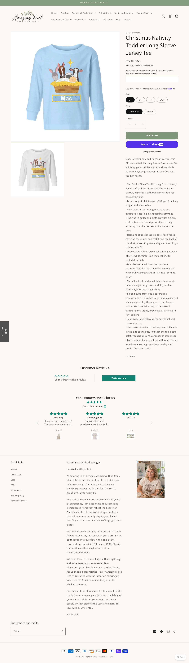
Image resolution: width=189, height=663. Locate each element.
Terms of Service (19, 500)
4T (150, 99)
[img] (94, 402)
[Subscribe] (62, 631)
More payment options (152, 151)
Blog (13, 479)
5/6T (162, 99)
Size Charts (16, 490)
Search (14, 469)
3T (140, 99)
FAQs (13, 485)
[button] (83, 13)
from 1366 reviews (93, 406)
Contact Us (16, 474)
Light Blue (134, 111)
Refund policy (17, 495)
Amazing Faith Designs (89, 657)
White (150, 111)
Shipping (129, 65)
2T (130, 99)
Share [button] (132, 356)
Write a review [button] (119, 377)
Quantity (130, 118)
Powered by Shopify (106, 657)
